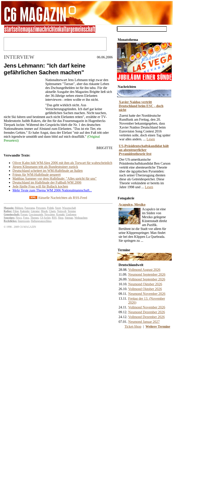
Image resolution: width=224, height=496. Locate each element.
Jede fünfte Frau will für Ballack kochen (40, 186)
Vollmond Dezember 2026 (146, 317)
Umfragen (71, 214)
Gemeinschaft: (12, 214)
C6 (41, 217)
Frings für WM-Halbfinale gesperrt (36, 174)
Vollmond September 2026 (146, 279)
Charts (52, 211)
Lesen (151, 139)
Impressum (24, 221)
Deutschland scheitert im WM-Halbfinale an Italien (47, 170)
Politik (50, 207)
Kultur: (8, 211)
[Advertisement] (23, 95)
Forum (24, 214)
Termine (72, 211)
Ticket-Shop (132, 326)
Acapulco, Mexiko (132, 204)
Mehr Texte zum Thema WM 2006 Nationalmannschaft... (52, 190)
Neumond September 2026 (146, 274)
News (19, 217)
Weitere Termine (157, 326)
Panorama (29, 207)
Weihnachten (81, 217)
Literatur (35, 211)
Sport (58, 207)
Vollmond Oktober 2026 (145, 289)
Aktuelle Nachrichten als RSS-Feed (62, 198)
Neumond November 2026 (146, 294)
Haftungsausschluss (41, 221)
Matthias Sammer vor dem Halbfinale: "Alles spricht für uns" (54, 178)
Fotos (26, 217)
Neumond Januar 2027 (144, 322)
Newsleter (49, 214)
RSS (54, 217)
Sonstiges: (9, 217)
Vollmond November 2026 (146, 307)
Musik (44, 211)
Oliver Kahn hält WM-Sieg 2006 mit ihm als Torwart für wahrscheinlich (62, 163)
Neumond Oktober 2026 (145, 284)
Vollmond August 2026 (144, 269)
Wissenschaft (69, 207)
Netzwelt (61, 211)
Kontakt (60, 214)
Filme (16, 211)
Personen (41, 207)
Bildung (19, 207)
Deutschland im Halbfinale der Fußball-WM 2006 (46, 182)
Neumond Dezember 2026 (146, 312)
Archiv (47, 217)
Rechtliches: (10, 221)
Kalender (25, 211)
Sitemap (69, 217)
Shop (60, 217)
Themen (34, 217)
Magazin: (9, 207)
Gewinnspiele (36, 214)
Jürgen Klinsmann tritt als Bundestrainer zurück (45, 167)
